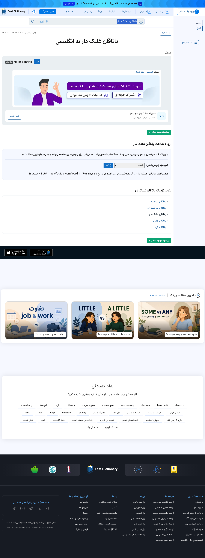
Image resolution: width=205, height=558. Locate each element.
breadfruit (162, 405)
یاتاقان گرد (160, 227)
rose (40, 413)
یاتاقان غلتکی (159, 221)
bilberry (71, 405)
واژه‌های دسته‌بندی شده (107, 513)
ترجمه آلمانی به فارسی (164, 507)
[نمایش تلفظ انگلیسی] (37, 61)
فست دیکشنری (21, 522)
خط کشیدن (59, 420)
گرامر (115, 507)
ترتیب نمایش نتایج (187, 42)
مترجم (199, 507)
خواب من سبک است (82, 420)
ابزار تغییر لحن (139, 524)
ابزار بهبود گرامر (139, 502)
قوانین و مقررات (81, 529)
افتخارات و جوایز (110, 529)
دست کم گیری (112, 427)
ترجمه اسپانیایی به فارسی (163, 518)
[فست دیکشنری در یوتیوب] (22, 508)
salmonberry (127, 405)
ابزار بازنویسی (139, 507)
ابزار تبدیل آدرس (138, 529)
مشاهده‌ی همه (157, 295)
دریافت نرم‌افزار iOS (194, 518)
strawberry (27, 405)
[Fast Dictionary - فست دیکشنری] (13, 11)
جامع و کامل (133, 413)
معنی (198, 22)
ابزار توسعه (140, 513)
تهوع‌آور (116, 413)
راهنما (85, 513)
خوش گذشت (152, 420)
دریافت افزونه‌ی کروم (194, 524)
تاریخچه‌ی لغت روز (194, 535)
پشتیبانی (84, 502)
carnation (67, 413)
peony (83, 413)
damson (146, 405)
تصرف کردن (99, 413)
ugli (57, 405)
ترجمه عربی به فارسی (165, 535)
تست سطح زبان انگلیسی (192, 540)
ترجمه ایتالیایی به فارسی (163, 524)
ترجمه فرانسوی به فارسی (163, 513)
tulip (52, 413)
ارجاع (198, 28)
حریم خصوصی (81, 524)
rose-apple (108, 405)
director (179, 405)
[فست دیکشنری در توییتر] (39, 508)
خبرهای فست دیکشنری (107, 524)
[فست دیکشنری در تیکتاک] (14, 508)
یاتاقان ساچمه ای (157, 208)
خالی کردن (28, 420)
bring (27, 413)
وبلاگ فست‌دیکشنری (108, 502)
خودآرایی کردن (107, 420)
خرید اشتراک (197, 529)
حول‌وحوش (174, 413)
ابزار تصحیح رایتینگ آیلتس (133, 535)
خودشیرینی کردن (130, 420)
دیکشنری (199, 502)
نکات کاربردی (111, 518)
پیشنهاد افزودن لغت (79, 518)
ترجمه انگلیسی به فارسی (163, 502)
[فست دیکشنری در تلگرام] (31, 508)
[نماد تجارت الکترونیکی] (157, 469)
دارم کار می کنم (174, 420)
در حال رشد (92, 427)
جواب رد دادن (154, 413)
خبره (43, 420)
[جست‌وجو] (33, 21)
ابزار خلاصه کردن (138, 518)
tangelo (44, 405)
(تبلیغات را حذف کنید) (144, 72)
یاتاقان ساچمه (158, 202)
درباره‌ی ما (83, 507)
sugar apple (88, 405)
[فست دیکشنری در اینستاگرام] (47, 508)
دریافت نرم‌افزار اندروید (193, 513)
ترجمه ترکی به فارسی (165, 529)
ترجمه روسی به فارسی (164, 540)
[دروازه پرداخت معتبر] (174, 469)
